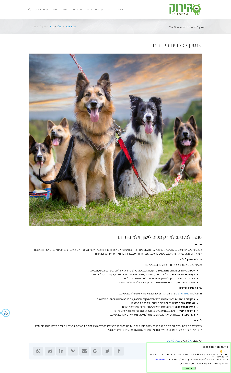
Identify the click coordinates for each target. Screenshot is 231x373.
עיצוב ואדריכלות (95, 9)
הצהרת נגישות (60, 9)
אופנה (121, 9)
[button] (5, 313)
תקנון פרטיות (42, 9)
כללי (52, 26)
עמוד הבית (70, 26)
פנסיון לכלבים (182, 293)
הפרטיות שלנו (160, 359)
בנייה (110, 9)
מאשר (188, 368)
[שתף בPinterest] (73, 351)
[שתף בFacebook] (119, 351)
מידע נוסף (77, 9)
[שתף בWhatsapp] (38, 351)
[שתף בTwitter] (107, 351)
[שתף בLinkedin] (61, 351)
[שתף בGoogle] (96, 351)
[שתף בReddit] (50, 351)
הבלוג (59, 26)
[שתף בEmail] (84, 351)
